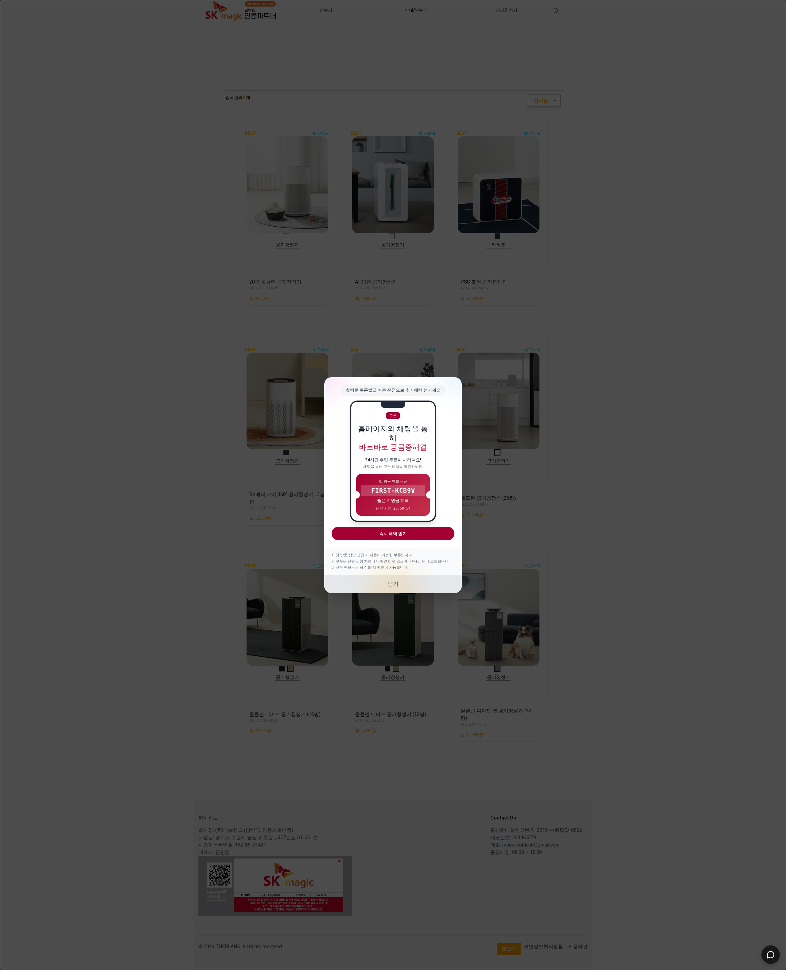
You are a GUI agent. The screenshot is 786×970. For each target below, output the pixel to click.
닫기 (393, 584)
